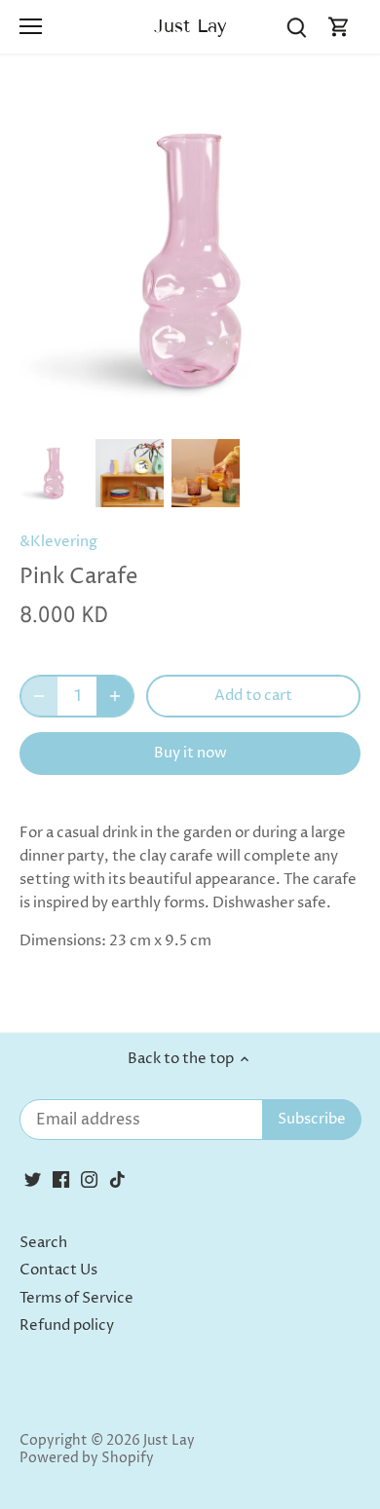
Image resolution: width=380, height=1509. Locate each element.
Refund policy (66, 1325)
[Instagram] (89, 1178)
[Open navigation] (30, 26)
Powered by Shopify (86, 1458)
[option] (53, 473)
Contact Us (58, 1270)
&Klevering (58, 542)
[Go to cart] (339, 27)
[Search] (296, 27)
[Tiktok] (117, 1178)
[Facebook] (61, 1178)
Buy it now (190, 753)
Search (43, 1243)
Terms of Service (76, 1298)
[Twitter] (32, 1178)
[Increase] (114, 696)
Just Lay (190, 26)
